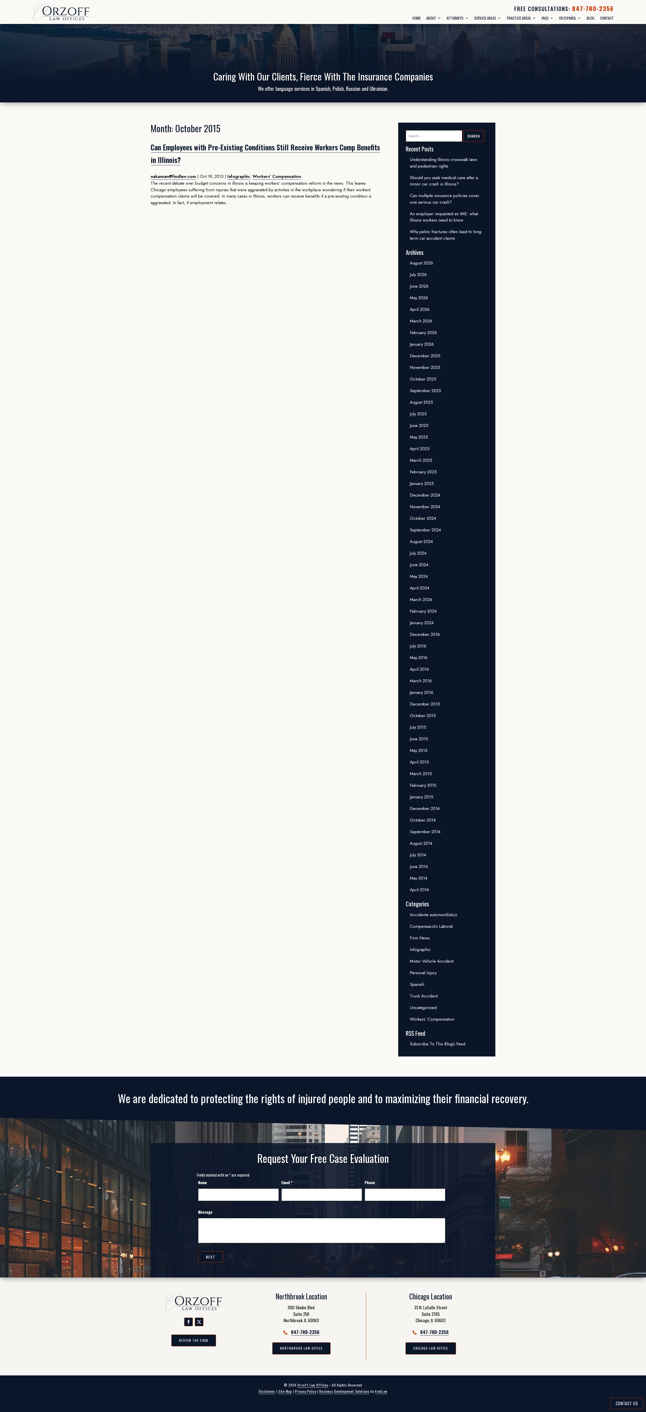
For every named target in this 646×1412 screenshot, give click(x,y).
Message (205, 1212)
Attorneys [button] (455, 18)
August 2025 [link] (421, 402)
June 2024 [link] (419, 565)
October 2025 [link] (423, 379)
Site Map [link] (285, 1391)
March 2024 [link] (421, 599)
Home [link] (416, 18)
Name (202, 1182)
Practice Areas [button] (519, 18)
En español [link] (567, 18)
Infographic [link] (238, 176)
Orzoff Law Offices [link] (313, 1385)
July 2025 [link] (418, 414)
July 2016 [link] (418, 646)
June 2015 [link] (419, 739)
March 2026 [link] (421, 321)
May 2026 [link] (419, 298)
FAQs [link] (545, 18)
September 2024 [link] (425, 530)
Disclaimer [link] (267, 1391)
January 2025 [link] (422, 483)
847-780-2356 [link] (593, 8)
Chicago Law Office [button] (430, 1348)
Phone (370, 1182)
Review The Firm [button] (193, 1340)
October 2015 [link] (423, 716)
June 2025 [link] (419, 425)
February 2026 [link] (423, 333)
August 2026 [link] (421, 263)
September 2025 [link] (425, 391)
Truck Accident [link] (424, 996)
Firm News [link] (420, 938)
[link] (74, 12)
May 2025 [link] (419, 437)
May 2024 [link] (419, 576)
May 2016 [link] (418, 658)
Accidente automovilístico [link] (433, 915)
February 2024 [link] (423, 611)
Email (286, 1182)
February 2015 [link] (423, 785)
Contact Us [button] (627, 1403)
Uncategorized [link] (423, 1007)
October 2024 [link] (423, 518)
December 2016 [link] (425, 634)
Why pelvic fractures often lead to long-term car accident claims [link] (446, 235)
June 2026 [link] (419, 286)
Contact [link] (607, 18)
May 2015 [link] (418, 750)
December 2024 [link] (425, 495)
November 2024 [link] (425, 507)
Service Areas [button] (485, 18)
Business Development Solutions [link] (344, 1391)
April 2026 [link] (419, 309)
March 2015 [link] (421, 774)
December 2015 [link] (425, 704)
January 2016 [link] (421, 692)
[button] (188, 1322)
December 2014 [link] (425, 808)
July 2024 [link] (418, 553)
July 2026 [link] (418, 274)
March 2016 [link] (421, 681)
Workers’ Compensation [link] (277, 176)
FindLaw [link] (381, 1391)
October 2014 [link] (423, 820)
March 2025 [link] (421, 460)
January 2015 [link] (421, 797)
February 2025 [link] (423, 472)
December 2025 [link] (425, 356)
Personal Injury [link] (423, 973)
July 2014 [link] (418, 855)
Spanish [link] (417, 984)
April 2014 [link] (419, 890)
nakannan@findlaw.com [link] (173, 176)
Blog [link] (591, 18)
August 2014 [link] (421, 843)
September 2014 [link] (425, 832)
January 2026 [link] (422, 344)
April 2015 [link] (419, 762)
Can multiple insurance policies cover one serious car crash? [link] (444, 199)
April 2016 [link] (419, 669)
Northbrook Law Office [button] (301, 1348)
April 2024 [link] (419, 588)
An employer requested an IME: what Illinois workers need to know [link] (444, 217)
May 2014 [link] (418, 878)
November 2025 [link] (425, 367)
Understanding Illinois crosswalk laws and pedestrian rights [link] (443, 162)
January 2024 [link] (422, 623)
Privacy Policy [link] (305, 1391)
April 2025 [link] (419, 449)
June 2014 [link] (419, 866)
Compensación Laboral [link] (431, 926)
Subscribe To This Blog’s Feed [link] (437, 1044)
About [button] (431, 18)
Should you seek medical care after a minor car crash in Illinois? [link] (444, 181)
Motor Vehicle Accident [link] (431, 961)
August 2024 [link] (421, 541)
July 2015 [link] (418, 727)
